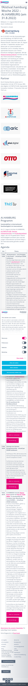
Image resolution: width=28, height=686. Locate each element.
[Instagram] (4, 679)
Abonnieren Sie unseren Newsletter (12, 628)
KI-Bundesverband (21, 233)
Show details (20, 358)
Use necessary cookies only (14, 372)
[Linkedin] (12, 679)
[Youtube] (6, 679)
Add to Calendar (14, 435)
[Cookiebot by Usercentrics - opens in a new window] (20, 312)
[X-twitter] (6, 681)
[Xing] (9, 681)
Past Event (16, 633)
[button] (26, 2)
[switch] (24, 343)
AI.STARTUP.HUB (6, 231)
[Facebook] (9, 679)
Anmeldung (12, 440)
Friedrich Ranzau (19, 376)
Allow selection (14, 367)
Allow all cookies (14, 363)
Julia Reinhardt (15, 262)
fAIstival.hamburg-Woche (9, 54)
